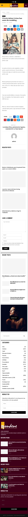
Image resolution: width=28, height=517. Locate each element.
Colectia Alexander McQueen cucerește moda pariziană (17, 298)
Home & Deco (5, 357)
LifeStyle (4, 360)
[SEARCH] (24, 335)
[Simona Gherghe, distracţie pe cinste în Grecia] (4, 451)
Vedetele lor (5, 386)
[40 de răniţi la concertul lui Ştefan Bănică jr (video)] (4, 443)
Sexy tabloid (5, 368)
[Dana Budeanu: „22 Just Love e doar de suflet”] (14, 266)
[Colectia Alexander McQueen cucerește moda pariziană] (5, 299)
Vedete (4, 16)
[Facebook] (12, 2)
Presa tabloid (5, 362)
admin (4, 22)
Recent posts (6, 255)
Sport (3, 371)
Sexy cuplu (4, 366)
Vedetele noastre (6, 388)
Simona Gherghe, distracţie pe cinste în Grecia (16, 450)
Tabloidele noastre (6, 377)
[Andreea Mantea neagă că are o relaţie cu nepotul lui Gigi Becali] (5, 291)
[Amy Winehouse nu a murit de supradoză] (5, 283)
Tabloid (4, 373)
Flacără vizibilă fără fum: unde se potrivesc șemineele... (17, 469)
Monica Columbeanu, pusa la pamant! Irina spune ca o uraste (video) (13, 168)
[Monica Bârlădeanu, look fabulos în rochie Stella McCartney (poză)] (4, 459)
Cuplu (3, 351)
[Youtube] (15, 2)
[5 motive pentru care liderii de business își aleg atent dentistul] (4, 486)
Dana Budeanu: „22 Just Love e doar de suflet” (13, 276)
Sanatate (4, 364)
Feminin (4, 355)
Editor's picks (5, 438)
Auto (3, 346)
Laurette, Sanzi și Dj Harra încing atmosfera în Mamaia (11, 190)
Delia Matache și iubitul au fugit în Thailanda (11, 212)
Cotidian (4, 349)
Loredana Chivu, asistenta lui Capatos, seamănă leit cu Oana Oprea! (14, 128)
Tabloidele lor (5, 375)
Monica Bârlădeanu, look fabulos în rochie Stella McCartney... (17, 458)
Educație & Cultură (6, 353)
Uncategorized (6, 382)
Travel (3, 379)
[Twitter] (13, 2)
